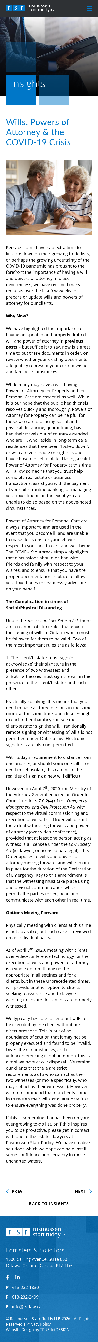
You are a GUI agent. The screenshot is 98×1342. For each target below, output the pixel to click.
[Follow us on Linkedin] (17, 1277)
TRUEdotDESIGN (54, 1329)
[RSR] (30, 8)
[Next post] (83, 1191)
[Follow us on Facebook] (7, 1277)
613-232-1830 (25, 1287)
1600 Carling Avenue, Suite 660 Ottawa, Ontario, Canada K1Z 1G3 (39, 1262)
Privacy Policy (38, 1324)
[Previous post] (14, 1191)
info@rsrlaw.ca (27, 1307)
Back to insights (49, 1203)
